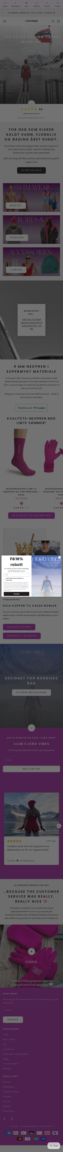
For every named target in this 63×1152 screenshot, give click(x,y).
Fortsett (16, 594)
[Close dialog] (59, 557)
